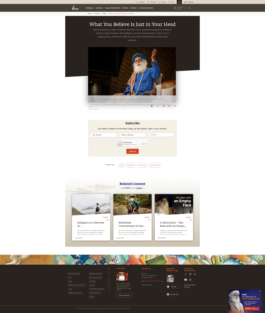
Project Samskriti (95, 292)
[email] (174, 106)
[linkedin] (169, 106)
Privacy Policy (126, 308)
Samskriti (92, 281)
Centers (133, 8)
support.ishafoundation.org (153, 281)
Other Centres (147, 285)
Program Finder (180, 8)
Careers (91, 296)
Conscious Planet (146, 8)
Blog (69, 277)
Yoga (70, 289)
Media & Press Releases (76, 285)
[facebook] (158, 106)
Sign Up (191, 2)
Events (125, 8)
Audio (104, 13)
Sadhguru (89, 8)
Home (90, 13)
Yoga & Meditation (112, 8)
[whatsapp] (152, 106)
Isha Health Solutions (96, 289)
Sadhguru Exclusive (75, 292)
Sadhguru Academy (95, 273)
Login (185, 2)
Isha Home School (95, 277)
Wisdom (99, 8)
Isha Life (92, 285)
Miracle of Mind (74, 273)
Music (70, 281)
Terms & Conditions (114, 308)
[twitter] (163, 106)
